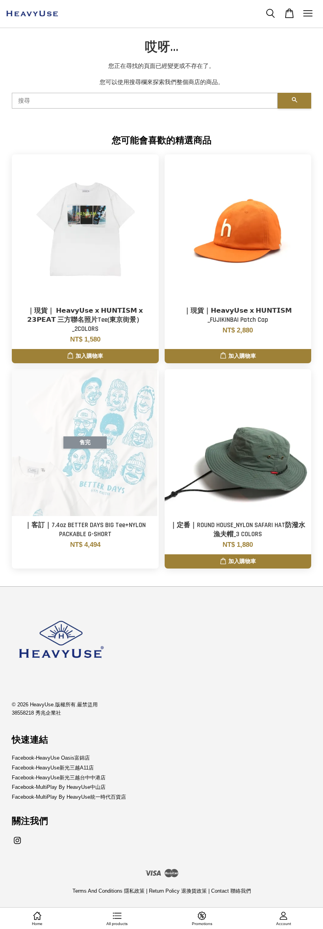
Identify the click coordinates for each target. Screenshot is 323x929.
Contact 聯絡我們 (231, 891)
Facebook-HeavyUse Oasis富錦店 (51, 758)
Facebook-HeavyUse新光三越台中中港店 (59, 778)
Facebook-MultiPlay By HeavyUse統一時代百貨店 (69, 797)
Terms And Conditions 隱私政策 (108, 891)
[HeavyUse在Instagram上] (17, 844)
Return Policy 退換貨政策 (178, 891)
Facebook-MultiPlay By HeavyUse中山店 (59, 787)
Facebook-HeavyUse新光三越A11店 (53, 768)
